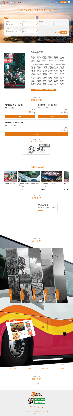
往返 (6, 17)
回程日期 (55, 21)
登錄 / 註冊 (63, 2)
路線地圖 (58, 32)
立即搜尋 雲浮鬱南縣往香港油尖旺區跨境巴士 (43, 89)
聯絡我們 (45, 411)
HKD (48, 2)
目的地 (7, 28)
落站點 (23, 28)
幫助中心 (34, 411)
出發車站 (24, 21)
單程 (9, 17)
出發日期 (41, 21)
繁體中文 (55, 2)
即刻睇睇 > (40, 210)
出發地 (7, 21)
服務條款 (39, 411)
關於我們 (28, 411)
